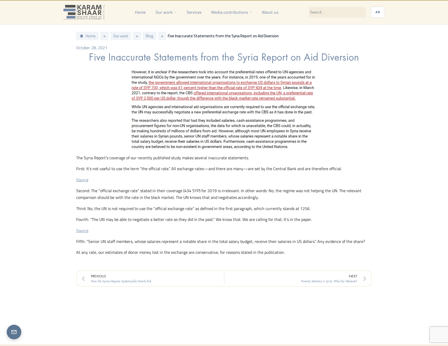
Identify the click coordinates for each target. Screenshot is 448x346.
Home (140, 12)
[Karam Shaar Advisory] (83, 12)
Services (194, 12)
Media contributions (229, 12)
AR (377, 12)
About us (270, 12)
